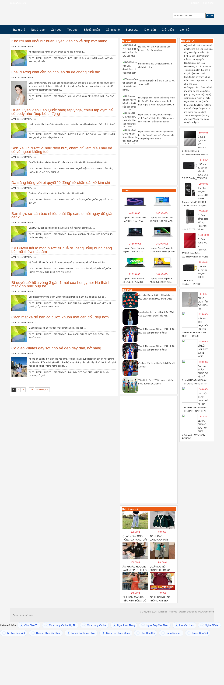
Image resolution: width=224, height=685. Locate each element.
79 (31, 389)
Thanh (43, 307)
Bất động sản (91, 29)
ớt (37, 272)
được (91, 169)
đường (95, 96)
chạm (71, 169)
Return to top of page (23, 615)
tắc (112, 96)
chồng (83, 96)
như (31, 138)
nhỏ (102, 372)
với (34, 203)
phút (31, 238)
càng (77, 269)
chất (75, 96)
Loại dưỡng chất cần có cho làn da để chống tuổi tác (55, 72)
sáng (44, 138)
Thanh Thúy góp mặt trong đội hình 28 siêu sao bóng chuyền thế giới (156, 331)
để (89, 96)
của (75, 303)
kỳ (91, 269)
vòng (51, 307)
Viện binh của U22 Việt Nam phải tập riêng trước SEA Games (155, 382)
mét (104, 303)
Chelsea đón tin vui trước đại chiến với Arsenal (156, 365)
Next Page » (42, 389)
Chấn (78, 200)
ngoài (32, 172)
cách (76, 334)
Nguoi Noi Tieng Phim (81, 633)
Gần (80, 303)
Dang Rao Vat (171, 633)
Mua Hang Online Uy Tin (61, 625)
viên (43, 62)
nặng (96, 372)
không (99, 169)
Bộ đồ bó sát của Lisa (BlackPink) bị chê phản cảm (155, 65)
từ (30, 203)
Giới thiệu (208, 3)
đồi (95, 334)
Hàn (99, 134)
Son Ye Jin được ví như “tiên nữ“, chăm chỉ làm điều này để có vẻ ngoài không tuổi (61, 150)
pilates (32, 376)
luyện (93, 58)
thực (46, 238)
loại (107, 96)
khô (81, 58)
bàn (70, 234)
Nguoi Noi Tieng (124, 625)
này (110, 169)
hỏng (96, 200)
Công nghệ (113, 29)
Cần (70, 96)
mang (101, 58)
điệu (85, 169)
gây (85, 372)
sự (36, 238)
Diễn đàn (150, 29)
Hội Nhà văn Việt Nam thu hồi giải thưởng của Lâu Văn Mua (154, 48)
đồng (93, 134)
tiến (48, 172)
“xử (73, 200)
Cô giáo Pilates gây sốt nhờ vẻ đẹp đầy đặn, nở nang (56, 348)
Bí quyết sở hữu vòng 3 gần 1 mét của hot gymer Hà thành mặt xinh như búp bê (60, 284)
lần (102, 96)
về (38, 62)
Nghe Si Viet (210, 625)
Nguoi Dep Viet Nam (155, 625)
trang (111, 200)
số (37, 307)
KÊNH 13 (44, 15)
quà (42, 272)
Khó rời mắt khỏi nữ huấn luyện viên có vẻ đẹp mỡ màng (59, 41)
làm (106, 169)
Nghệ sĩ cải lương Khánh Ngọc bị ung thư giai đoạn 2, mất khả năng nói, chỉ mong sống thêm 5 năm (156, 135)
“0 (69, 200)
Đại (83, 200)
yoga (60, 138)
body (71, 134)
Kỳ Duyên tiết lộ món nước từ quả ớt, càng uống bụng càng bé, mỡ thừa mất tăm (61, 250)
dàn (70, 372)
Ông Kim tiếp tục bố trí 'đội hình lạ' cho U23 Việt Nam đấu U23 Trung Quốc (156, 297)
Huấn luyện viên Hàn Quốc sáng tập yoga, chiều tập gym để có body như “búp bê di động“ (62, 112)
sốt (39, 376)
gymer (86, 303)
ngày (103, 234)
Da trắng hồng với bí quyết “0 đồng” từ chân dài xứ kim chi (60, 182)
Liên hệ (195, 3)
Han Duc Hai (146, 633)
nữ (30, 62)
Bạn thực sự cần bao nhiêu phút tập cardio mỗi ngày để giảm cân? (62, 215)
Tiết (58, 272)
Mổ (111, 58)
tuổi (31, 100)
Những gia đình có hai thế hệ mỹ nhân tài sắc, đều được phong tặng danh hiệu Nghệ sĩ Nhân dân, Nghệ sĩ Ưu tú (156, 101)
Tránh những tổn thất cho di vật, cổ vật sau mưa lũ (156, 82)
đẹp (70, 58)
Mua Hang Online (94, 625)
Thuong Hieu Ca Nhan (46, 633)
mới (98, 234)
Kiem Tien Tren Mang (116, 633)
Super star (132, 29)
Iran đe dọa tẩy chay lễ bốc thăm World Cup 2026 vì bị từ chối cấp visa (156, 314)
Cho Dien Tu (29, 625)
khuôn (32, 338)
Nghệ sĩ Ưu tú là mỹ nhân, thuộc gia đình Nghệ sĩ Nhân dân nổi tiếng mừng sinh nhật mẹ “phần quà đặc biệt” (156, 118)
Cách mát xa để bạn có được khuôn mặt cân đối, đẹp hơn (60, 317)
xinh (57, 307)
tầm (47, 272)
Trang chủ (19, 29)
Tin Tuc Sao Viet (14, 633)
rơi (34, 62)
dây (75, 372)
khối (87, 58)
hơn (107, 334)
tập (49, 138)
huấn (75, 58)
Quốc (37, 138)
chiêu (82, 134)
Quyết (103, 200)
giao (90, 372)
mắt (106, 58)
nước (32, 272)
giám (92, 234)
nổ (107, 372)
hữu (93, 303)
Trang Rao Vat (198, 633)
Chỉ (76, 169)
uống (68, 272)
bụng (71, 269)
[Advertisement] (148, 166)
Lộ (94, 269)
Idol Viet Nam (185, 625)
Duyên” (85, 269)
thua (52, 272)
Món (108, 269)
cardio (82, 234)
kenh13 (32, 47)
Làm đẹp (56, 29)
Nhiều (110, 234)
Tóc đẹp (72, 29)
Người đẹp (38, 29)
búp (76, 134)
